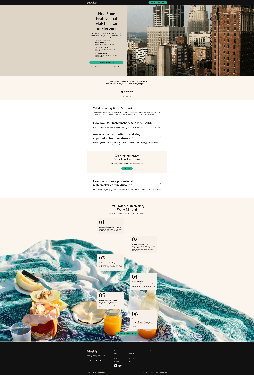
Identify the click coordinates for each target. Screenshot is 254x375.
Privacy (151, 372)
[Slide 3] (126, 96)
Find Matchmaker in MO (106, 62)
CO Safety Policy (163, 372)
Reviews (116, 361)
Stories (116, 356)
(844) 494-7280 (132, 358)
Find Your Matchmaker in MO (158, 2)
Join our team (131, 353)
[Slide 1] (123, 96)
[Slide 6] (130, 96)
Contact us (130, 356)
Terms (156, 372)
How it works (117, 350)
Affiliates (130, 361)
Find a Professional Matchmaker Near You (152, 350)
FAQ (115, 353)
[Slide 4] (127, 96)
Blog (115, 358)
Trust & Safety (145, 372)
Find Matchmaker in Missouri (127, 333)
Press (129, 350)
